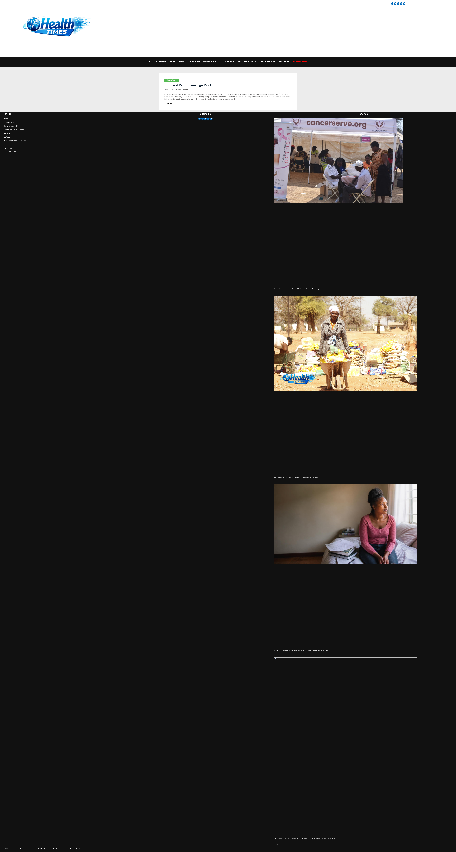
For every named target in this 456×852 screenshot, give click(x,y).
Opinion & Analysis (250, 61)
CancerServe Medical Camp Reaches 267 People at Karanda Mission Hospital (297, 289)
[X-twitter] (199, 119)
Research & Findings (268, 61)
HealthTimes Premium (299, 61)
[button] (182, 61)
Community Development (211, 61)
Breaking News (161, 61)
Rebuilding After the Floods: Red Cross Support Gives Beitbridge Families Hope (297, 477)
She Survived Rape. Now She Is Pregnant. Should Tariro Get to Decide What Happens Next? (301, 650)
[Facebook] (202, 119)
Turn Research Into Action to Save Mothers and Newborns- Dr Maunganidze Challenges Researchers (304, 838)
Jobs (239, 61)
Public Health (229, 61)
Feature (172, 61)
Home (150, 61)
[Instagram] (401, 3)
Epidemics (181, 61)
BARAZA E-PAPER (283, 61)
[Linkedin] (398, 3)
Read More (168, 103)
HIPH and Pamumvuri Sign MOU (187, 85)
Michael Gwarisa (182, 90)
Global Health (195, 61)
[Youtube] (211, 119)
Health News (171, 80)
